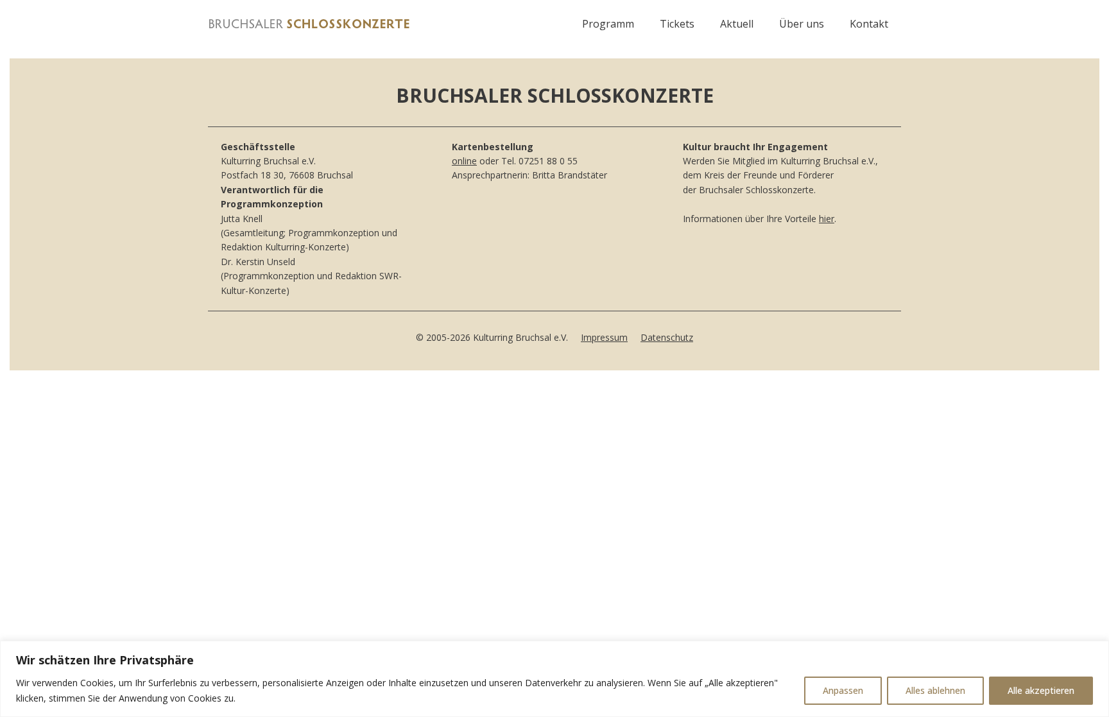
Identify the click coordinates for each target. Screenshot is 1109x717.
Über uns (801, 24)
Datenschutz (666, 337)
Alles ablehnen (935, 690)
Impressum (604, 337)
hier (826, 218)
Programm (608, 24)
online (464, 161)
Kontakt (869, 24)
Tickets (677, 24)
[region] (554, 679)
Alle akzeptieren (1041, 690)
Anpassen (843, 690)
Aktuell (736, 24)
